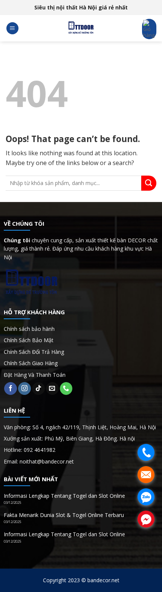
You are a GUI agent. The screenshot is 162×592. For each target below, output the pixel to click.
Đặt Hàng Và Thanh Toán (35, 374)
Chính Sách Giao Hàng (31, 363)
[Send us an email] (52, 388)
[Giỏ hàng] (149, 29)
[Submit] (148, 183)
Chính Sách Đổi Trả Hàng (34, 351)
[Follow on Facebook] (10, 388)
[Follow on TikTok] (38, 388)
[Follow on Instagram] (24, 388)
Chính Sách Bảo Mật (28, 340)
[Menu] (12, 28)
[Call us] (66, 388)
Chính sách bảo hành (29, 328)
